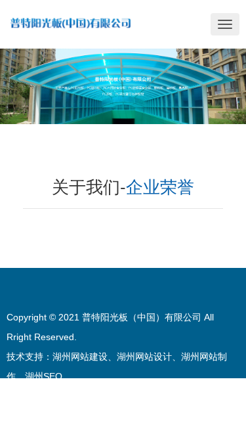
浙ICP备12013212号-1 (192, 415)
